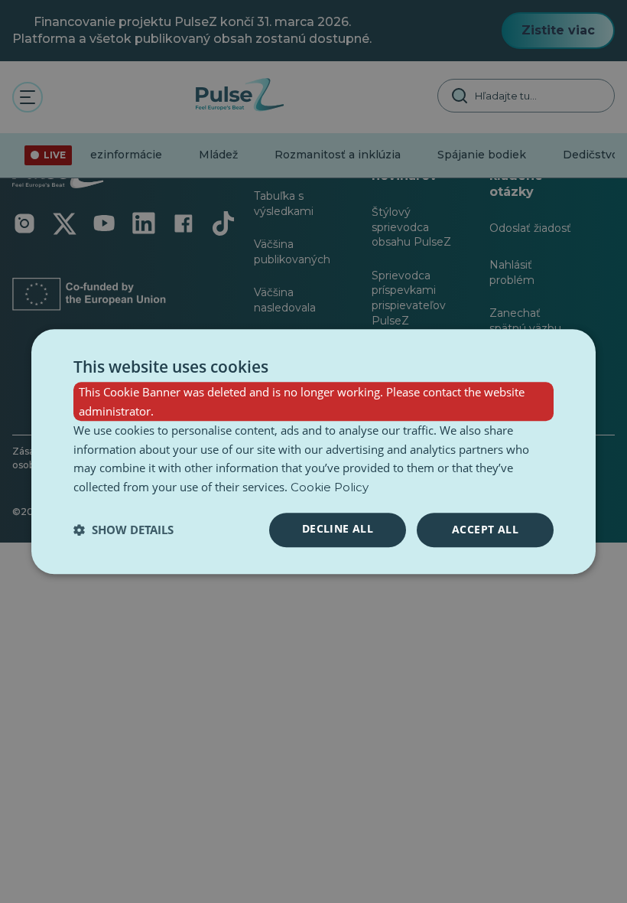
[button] (123, 529)
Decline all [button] (337, 528)
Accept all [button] (485, 529)
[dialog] (313, 451)
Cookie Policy (330, 487)
